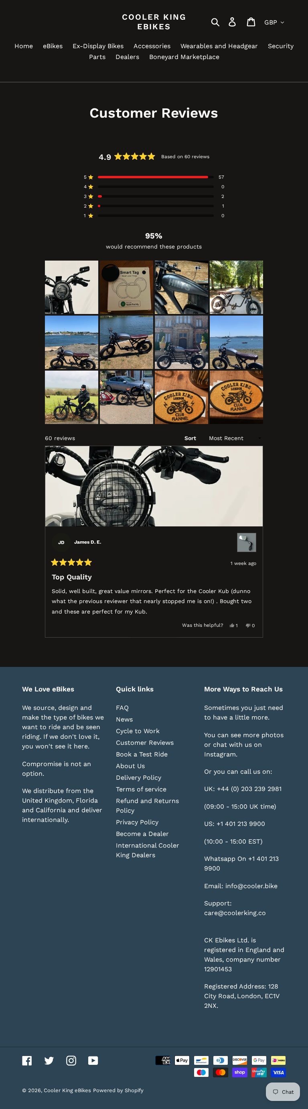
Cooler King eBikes (154, 21)
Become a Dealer (142, 834)
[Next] (253, 541)
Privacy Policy (137, 822)
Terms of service (141, 789)
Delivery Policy (138, 777)
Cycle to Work (138, 731)
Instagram (220, 754)
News (124, 719)
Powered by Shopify (118, 1090)
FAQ (122, 707)
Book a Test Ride (142, 754)
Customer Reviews (145, 742)
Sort (191, 438)
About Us (130, 766)
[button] (71, 287)
